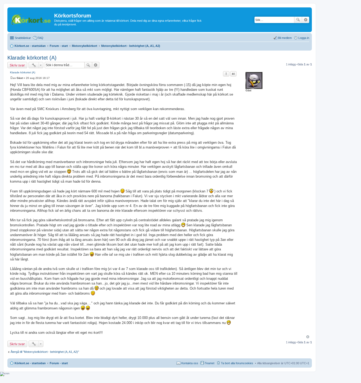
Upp (307, 336)
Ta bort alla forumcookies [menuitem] (237, 363)
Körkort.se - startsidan (30, 363)
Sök (298, 20)
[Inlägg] (11, 77)
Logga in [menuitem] (303, 37)
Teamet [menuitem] (209, 363)
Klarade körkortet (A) (32, 58)
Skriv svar (17, 65)
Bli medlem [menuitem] (285, 37)
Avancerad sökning (305, 20)
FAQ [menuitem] (40, 37)
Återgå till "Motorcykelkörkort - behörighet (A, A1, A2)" (45, 351)
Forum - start (59, 363)
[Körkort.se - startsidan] (31, 18)
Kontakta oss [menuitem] (189, 363)
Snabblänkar (23, 37)
